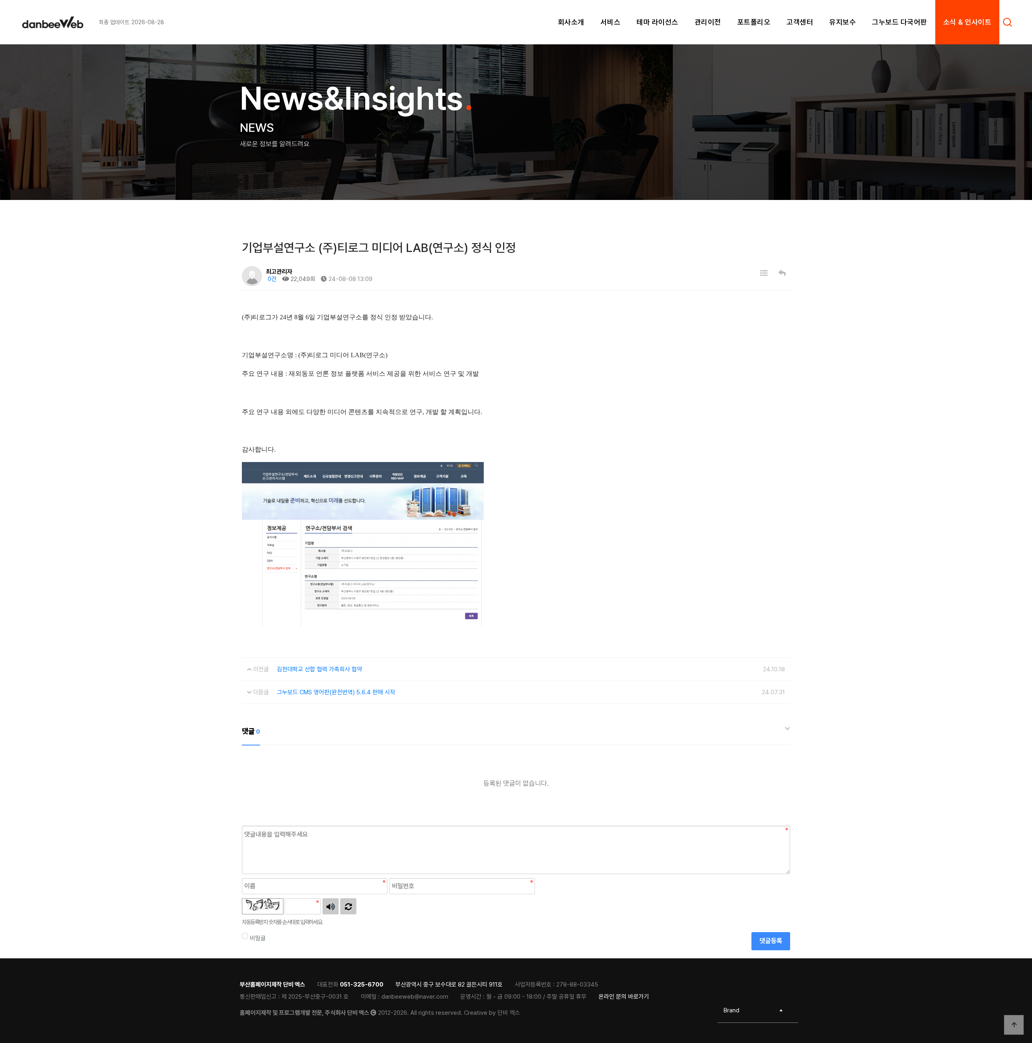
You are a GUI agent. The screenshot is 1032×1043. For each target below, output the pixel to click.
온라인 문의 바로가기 (624, 996)
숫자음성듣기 (330, 906)
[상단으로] (1014, 1025)
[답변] (782, 273)
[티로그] (60, 22)
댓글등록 (770, 941)
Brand (731, 1010)
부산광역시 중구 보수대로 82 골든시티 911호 (449, 984)
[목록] (764, 273)
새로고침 (348, 906)
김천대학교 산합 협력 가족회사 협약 (319, 669)
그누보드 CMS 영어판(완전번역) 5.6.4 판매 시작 (336, 692)
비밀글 (258, 938)
